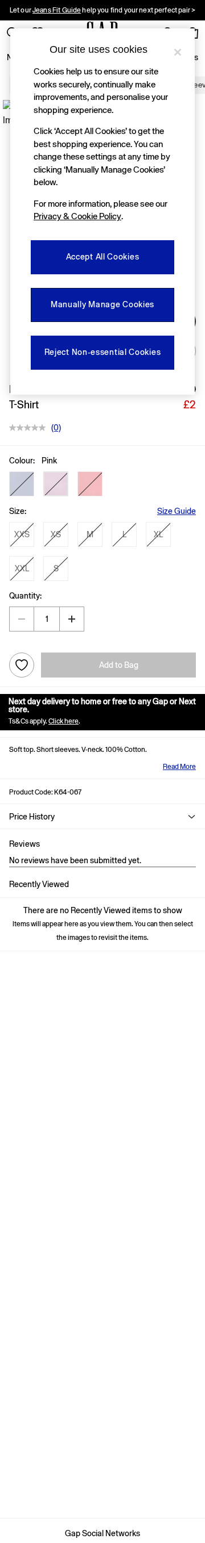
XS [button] (56, 534)
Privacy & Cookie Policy (77, 216)
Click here (63, 721)
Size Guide (176, 511)
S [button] (56, 568)
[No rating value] (30, 428)
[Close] (177, 52)
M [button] (90, 534)
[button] (21, 483)
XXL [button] (22, 568)
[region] (102, 211)
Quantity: (25, 595)
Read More (179, 767)
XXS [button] (22, 534)
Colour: (22, 460)
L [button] (124, 534)
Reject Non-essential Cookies (102, 352)
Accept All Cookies (103, 256)
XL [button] (158, 534)
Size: (17, 511)
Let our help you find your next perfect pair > (102, 10)
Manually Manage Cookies (102, 304)
